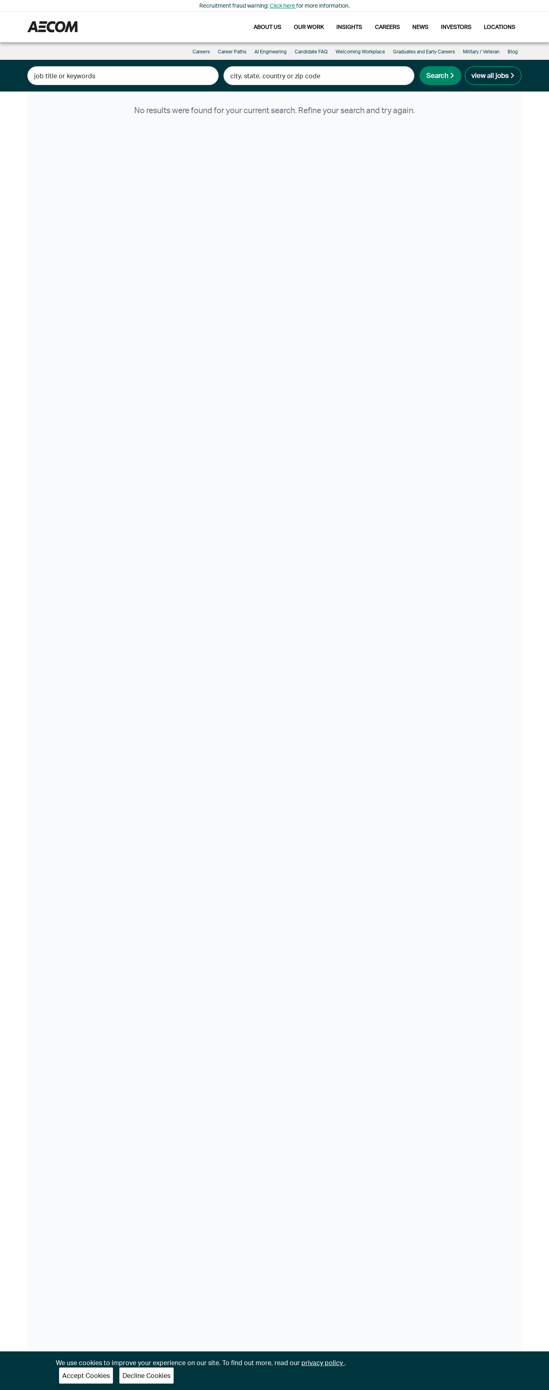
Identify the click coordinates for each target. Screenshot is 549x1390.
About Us (267, 26)
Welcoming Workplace (360, 52)
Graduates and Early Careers (424, 52)
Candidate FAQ (311, 52)
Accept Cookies (86, 1375)
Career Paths (232, 52)
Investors (456, 26)
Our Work (309, 26)
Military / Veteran (481, 52)
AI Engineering (270, 52)
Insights (349, 26)
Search (437, 75)
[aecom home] (52, 27)
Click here (283, 5)
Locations (499, 26)
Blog (513, 52)
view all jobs (490, 75)
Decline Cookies (146, 1375)
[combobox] (122, 75)
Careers (387, 26)
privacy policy (322, 1362)
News (420, 26)
